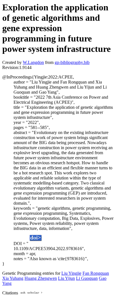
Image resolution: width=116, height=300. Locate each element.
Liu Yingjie (71, 273)
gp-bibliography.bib (72, 62)
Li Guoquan (87, 278)
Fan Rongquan (95, 273)
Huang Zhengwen (40, 278)
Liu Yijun (66, 278)
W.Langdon (33, 62)
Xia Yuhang (12, 278)
